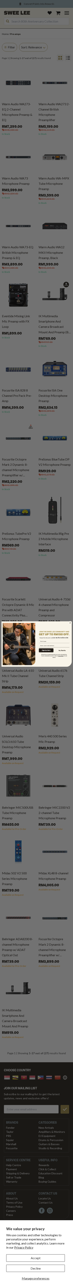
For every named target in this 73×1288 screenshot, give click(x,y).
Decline (36, 1268)
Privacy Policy (23, 1247)
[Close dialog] (70, 622)
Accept (35, 1258)
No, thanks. (62, 650)
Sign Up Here (46, 650)
